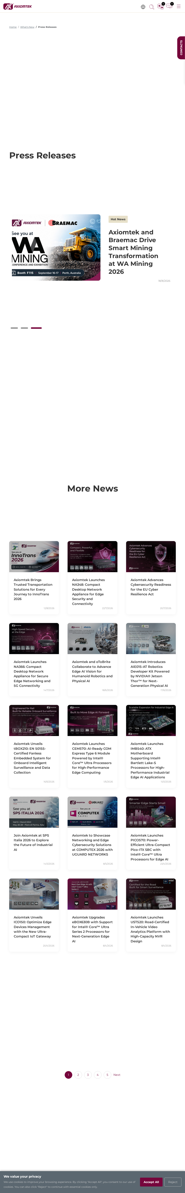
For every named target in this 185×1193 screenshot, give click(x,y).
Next (117, 1075)
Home (13, 27)
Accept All (151, 1182)
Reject (173, 1182)
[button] (14, 328)
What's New (27, 27)
